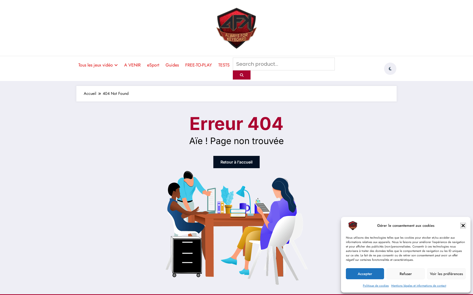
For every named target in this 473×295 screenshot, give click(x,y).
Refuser (406, 274)
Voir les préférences (446, 274)
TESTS (224, 65)
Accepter (365, 274)
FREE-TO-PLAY (198, 65)
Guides (172, 65)
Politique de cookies (376, 285)
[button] (463, 225)
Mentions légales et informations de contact (418, 285)
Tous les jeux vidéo (95, 65)
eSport (153, 65)
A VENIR (132, 65)
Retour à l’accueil (236, 162)
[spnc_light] (390, 69)
